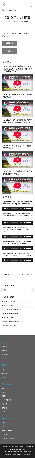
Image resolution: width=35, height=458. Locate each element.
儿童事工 (4, 404)
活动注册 (4, 434)
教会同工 (4, 358)
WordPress (20, 449)
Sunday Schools (6, 430)
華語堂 (3, 388)
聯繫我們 (4, 369)
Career (3, 377)
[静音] (25, 209)
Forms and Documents (8, 438)
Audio (7, 34)
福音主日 (4, 427)
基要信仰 (4, 350)
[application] (17, 209)
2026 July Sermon (7, 305)
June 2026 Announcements (10, 321)
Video (20, 34)
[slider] (29, 208)
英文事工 (4, 396)
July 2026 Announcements (10, 313)
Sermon (13, 34)
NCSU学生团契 (6, 400)
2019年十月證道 (27, 274)
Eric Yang (28, 34)
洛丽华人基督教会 (8, 10)
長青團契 (4, 408)
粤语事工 (4, 392)
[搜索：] (17, 290)
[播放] (5, 209)
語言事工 (4, 412)
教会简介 (4, 347)
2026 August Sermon (8, 301)
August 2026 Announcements (11, 309)
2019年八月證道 (8, 274)
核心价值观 (4, 354)
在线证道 (4, 423)
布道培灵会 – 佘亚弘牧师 (9, 325)
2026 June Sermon (7, 317)
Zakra (12, 449)
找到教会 (4, 373)
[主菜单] (31, 6)
